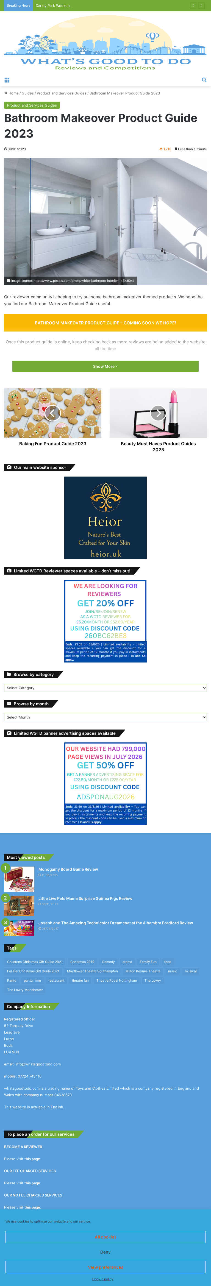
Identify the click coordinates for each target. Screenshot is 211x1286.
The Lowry (153, 980)
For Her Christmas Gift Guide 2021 (33, 971)
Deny (105, 1252)
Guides (28, 93)
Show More (104, 366)
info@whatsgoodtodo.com (38, 1064)
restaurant (56, 980)
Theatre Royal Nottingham (116, 980)
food (167, 962)
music (172, 971)
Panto (11, 980)
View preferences (105, 1267)
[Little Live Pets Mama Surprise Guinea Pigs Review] (19, 906)
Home (13, 93)
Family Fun (148, 962)
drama (127, 962)
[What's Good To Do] (105, 42)
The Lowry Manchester (25, 990)
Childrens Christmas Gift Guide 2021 (35, 962)
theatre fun (80, 980)
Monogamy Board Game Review (68, 869)
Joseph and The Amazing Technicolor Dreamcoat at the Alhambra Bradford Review (115, 922)
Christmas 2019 (82, 962)
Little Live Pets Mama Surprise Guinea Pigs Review (85, 898)
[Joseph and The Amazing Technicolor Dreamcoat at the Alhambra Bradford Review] (19, 928)
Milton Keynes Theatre (143, 971)
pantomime (32, 980)
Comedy (108, 962)
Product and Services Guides (62, 93)
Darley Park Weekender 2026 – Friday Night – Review (81, 5)
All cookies (105, 1237)
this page (32, 1159)
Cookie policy (102, 1279)
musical (191, 971)
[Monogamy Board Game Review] (19, 879)
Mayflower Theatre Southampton (92, 971)
